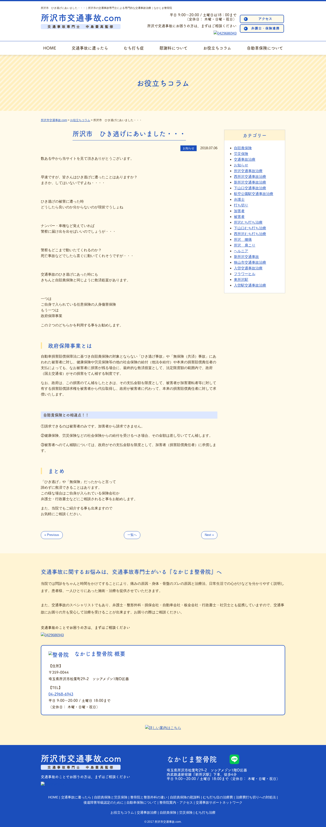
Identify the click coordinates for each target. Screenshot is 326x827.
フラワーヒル (244, 274)
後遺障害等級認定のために (104, 802)
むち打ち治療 (205, 812)
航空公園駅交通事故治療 (253, 194)
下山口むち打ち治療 (250, 228)
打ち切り (241, 205)
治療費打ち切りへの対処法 (256, 797)
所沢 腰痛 (243, 239)
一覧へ (132, 535)
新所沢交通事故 (246, 257)
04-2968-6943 (60, 693)
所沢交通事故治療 (248, 171)
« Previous (51, 535)
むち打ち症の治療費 (218, 797)
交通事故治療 (244, 159)
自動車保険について (265, 48)
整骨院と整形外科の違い (148, 797)
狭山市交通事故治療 (250, 262)
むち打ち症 (134, 48)
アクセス (265, 19)
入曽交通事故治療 (248, 268)
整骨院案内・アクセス (176, 802)
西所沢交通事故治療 (250, 177)
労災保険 (241, 154)
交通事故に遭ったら (90, 48)
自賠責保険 (243, 148)
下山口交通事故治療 (250, 188)
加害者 (239, 211)
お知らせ (241, 165)
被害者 (239, 217)
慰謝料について (173, 48)
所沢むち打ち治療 (248, 222)
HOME (49, 48)
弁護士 (239, 199)
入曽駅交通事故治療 (250, 285)
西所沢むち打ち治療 (250, 234)
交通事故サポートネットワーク (219, 802)
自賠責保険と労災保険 (110, 797)
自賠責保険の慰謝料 (185, 797)
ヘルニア (241, 251)
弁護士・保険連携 (265, 28)
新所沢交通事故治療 (250, 182)
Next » (209, 535)
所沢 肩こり (244, 245)
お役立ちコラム (217, 48)
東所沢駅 (241, 279)
